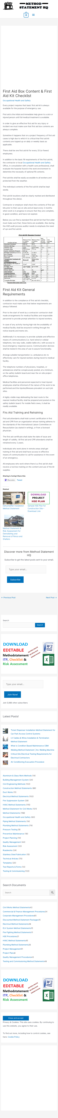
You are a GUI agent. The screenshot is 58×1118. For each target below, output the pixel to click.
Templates (7, 863)
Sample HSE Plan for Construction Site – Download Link (37, 508)
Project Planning (10, 838)
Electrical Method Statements (16, 796)
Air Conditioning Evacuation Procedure (27, 762)
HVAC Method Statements (14, 805)
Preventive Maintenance (13, 834)
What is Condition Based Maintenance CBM (30, 746)
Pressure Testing (10, 829)
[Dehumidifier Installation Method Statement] (14, 498)
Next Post (51, 597)
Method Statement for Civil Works (17, 809)
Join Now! (12, 694)
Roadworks (7, 850)
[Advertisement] (29, 59)
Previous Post (8, 597)
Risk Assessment (10, 846)
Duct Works (8, 792)
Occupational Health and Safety (17, 100)
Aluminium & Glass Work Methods (17, 776)
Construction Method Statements (17, 788)
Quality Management (12, 842)
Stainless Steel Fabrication (14, 854)
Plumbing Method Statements (16, 825)
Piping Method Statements (14, 821)
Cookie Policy (14, 1037)
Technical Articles (10, 859)
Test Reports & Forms (12, 867)
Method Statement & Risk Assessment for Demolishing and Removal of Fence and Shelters (12, 533)
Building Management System (16, 780)
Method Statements (11, 813)
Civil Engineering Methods (14, 784)
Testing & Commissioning (14, 871)
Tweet (19, 480)
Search (6, 620)
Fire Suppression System (13, 800)
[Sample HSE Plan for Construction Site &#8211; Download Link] (39, 498)
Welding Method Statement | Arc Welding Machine (32, 750)
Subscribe (15, 579)
